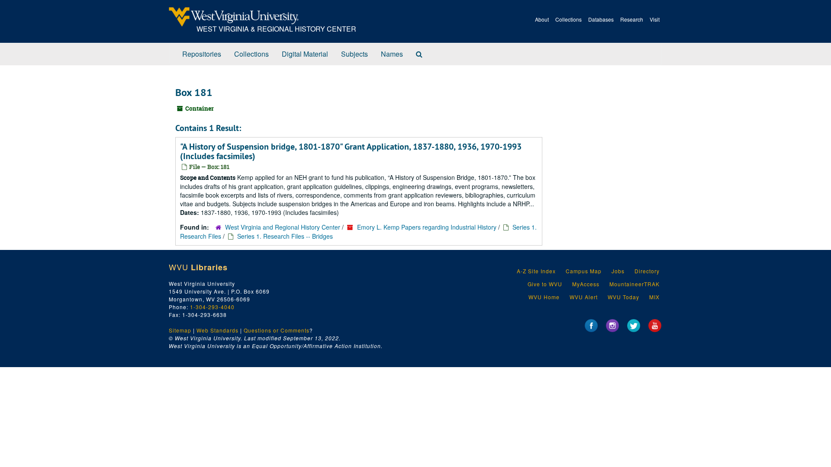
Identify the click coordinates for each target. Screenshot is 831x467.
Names (392, 54)
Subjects (354, 54)
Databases (601, 19)
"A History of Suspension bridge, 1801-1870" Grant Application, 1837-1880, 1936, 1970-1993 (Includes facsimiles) (351, 151)
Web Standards (217, 330)
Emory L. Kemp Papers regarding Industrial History (426, 227)
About (542, 19)
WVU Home (544, 297)
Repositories (201, 54)
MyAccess (585, 284)
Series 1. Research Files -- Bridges (285, 236)
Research (631, 19)
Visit (655, 19)
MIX (654, 297)
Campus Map (584, 271)
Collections (568, 19)
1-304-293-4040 (212, 306)
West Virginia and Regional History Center (282, 227)
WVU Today (623, 297)
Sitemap (180, 330)
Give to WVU (545, 284)
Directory (647, 271)
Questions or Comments (276, 330)
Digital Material (305, 54)
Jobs (618, 271)
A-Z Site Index (536, 271)
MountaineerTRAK (634, 284)
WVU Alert (584, 297)
